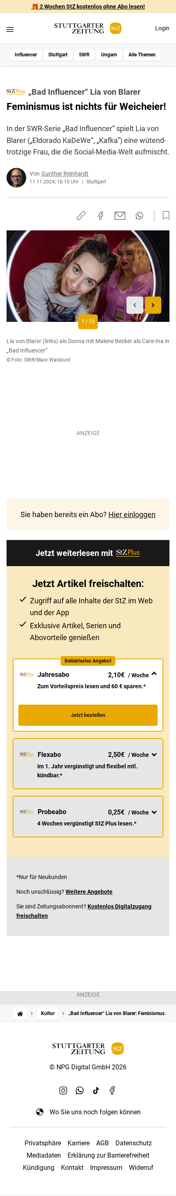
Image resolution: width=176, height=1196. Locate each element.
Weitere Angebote (89, 891)
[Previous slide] (134, 305)
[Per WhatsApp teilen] (139, 216)
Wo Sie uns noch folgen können (95, 1112)
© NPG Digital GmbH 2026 (88, 1067)
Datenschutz (133, 1143)
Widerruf (141, 1167)
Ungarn (109, 55)
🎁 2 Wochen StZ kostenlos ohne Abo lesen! (88, 6)
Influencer (26, 55)
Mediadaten (44, 1155)
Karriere (79, 1143)
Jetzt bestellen (88, 715)
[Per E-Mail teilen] (120, 216)
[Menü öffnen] (10, 29)
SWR (84, 55)
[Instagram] (63, 1090)
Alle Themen (142, 55)
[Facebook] (112, 1090)
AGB (102, 1143)
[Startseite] (20, 1014)
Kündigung (38, 1167)
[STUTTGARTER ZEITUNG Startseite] (88, 28)
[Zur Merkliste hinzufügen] (163, 216)
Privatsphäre (43, 1143)
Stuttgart (58, 55)
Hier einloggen (132, 514)
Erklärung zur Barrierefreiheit (108, 1155)
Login (162, 28)
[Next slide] (153, 305)
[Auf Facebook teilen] (101, 216)
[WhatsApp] (79, 1090)
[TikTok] (96, 1090)
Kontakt (72, 1167)
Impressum (106, 1167)
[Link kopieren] (81, 216)
